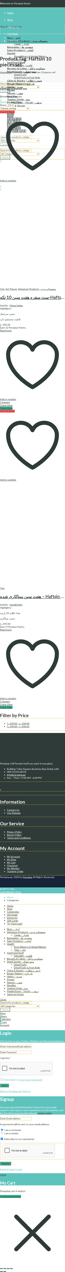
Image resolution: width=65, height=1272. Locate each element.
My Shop (11, 859)
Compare (5, 402)
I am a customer (12, 1130)
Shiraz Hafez (16, 305)
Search (5, 1009)
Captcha (5, 1057)
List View (16, 101)
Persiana (27, 877)
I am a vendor (11, 1133)
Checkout (12, 865)
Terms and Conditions (19, 837)
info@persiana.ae (16, 774)
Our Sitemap (14, 812)
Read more (6, 330)
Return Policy (14, 834)
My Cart (11, 862)
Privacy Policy (14, 831)
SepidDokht (16, 604)
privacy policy (45, 1113)
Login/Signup (7, 891)
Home (3, 72)
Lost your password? (31, 1079)
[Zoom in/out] (1, 1268)
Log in (4, 1085)
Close (18, 891)
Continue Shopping (10, 1196)
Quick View (6, 405)
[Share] (8, 1268)
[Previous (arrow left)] (1, 1271)
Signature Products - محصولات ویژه (37, 289)
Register (5, 1163)
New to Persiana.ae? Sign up (15, 1091)
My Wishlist (13, 868)
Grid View (5, 101)
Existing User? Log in (11, 1169)
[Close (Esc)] (11, 1268)
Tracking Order (15, 871)
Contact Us (13, 809)
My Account (13, 856)
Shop (9, 72)
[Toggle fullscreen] (4, 1268)
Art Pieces (11, 289)
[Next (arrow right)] (4, 1271)
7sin (2, 289)
